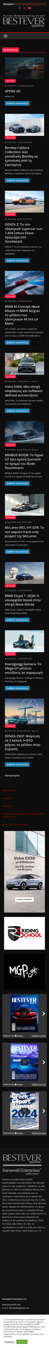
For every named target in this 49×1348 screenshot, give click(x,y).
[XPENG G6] (24, 68)
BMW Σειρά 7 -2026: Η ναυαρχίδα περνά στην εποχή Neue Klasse (23, 599)
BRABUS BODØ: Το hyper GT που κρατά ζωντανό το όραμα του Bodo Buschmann (24, 461)
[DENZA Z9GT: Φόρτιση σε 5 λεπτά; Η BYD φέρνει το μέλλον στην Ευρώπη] (24, 711)
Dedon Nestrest (9, 790)
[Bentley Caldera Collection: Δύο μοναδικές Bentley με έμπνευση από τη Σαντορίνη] (24, 125)
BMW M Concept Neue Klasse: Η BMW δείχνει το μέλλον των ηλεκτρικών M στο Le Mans (22, 315)
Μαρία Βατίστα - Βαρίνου (28, 381)
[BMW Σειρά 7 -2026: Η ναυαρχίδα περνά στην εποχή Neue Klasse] (24, 573)
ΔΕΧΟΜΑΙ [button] (22, 1342)
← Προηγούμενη (11, 775)
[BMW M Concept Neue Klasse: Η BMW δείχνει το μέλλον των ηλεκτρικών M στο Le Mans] (24, 283)
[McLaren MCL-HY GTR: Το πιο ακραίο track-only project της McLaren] (24, 505)
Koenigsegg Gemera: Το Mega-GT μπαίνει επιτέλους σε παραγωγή (23, 668)
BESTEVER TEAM (25, 142)
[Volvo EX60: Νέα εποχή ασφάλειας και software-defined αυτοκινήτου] (24, 364)
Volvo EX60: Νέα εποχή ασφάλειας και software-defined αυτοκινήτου (24, 390)
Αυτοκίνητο (10, 81)
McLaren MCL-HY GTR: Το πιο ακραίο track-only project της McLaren (24, 531)
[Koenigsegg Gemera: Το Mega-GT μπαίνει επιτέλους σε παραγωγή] (24, 641)
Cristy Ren (6, 798)
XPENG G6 (18, 4)
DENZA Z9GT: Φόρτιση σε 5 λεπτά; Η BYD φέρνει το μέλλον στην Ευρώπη (22, 742)
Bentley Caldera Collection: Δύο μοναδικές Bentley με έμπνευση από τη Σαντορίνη (21, 156)
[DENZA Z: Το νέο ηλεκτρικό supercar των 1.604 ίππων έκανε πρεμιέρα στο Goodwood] (24, 202)
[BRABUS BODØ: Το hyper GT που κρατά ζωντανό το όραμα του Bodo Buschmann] (24, 432)
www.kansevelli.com (11, 1304)
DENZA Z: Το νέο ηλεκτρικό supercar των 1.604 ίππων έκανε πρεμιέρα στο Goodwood (23, 233)
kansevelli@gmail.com (19, 1308)
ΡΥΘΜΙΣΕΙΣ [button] (9, 1342)
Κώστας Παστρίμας (26, 86)
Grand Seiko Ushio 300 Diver (15, 824)
